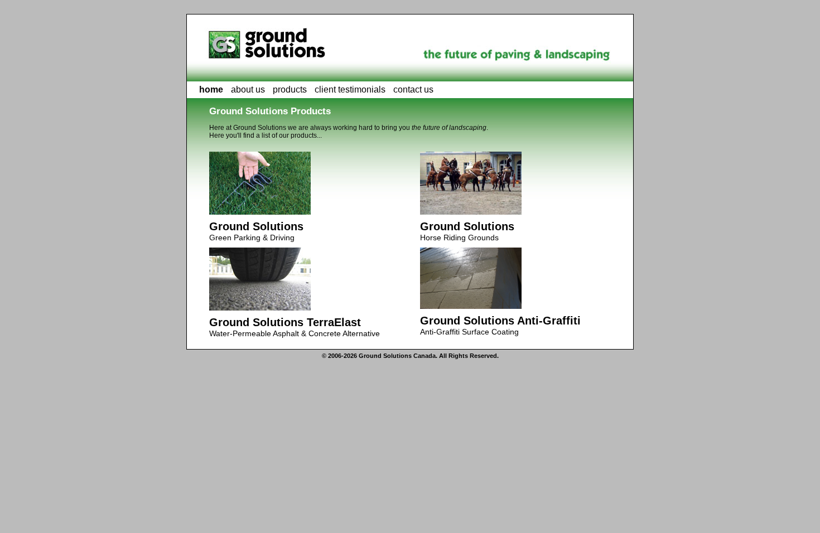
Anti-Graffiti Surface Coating (500, 325)
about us (248, 89)
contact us (413, 89)
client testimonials (350, 89)
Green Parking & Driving (256, 231)
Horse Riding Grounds (467, 231)
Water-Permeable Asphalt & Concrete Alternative (294, 327)
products (290, 89)
